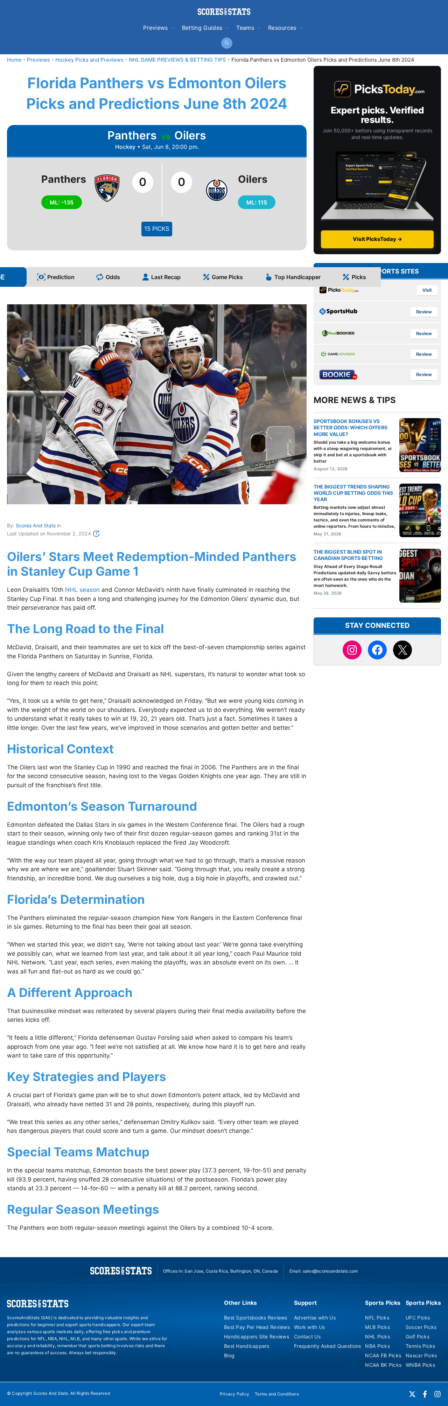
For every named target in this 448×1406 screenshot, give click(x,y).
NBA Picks (377, 1346)
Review (424, 311)
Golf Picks (417, 1336)
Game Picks (227, 276)
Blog (229, 1355)
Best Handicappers (247, 1346)
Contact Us (307, 1336)
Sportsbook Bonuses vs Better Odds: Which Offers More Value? (350, 427)
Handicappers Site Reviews (256, 1336)
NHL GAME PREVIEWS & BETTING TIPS (177, 59)
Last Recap (166, 276)
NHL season (82, 589)
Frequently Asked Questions (327, 1346)
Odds (113, 276)
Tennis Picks (420, 1346)
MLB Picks (377, 1327)
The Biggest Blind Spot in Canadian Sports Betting (348, 555)
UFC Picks (418, 1318)
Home (14, 59)
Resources (282, 27)
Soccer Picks (421, 1327)
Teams (245, 27)
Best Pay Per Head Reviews (257, 1327)
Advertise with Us (315, 1318)
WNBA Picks (420, 1365)
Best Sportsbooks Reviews (255, 1318)
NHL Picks (377, 1336)
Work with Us (309, 1327)
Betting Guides (202, 27)
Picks (359, 276)
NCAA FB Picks (383, 1355)
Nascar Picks (421, 1355)
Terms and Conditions (277, 1394)
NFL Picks (377, 1318)
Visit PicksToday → (377, 239)
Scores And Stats (36, 525)
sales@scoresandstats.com (330, 1271)
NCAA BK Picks (383, 1365)
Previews (155, 27)
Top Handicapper (297, 276)
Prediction (61, 276)
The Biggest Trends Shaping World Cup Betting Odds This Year (353, 493)
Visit (427, 290)
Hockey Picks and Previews (89, 59)
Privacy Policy (234, 1394)
